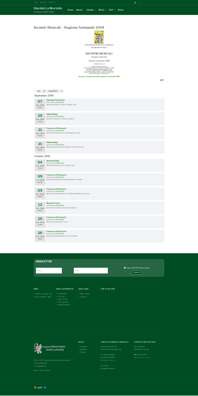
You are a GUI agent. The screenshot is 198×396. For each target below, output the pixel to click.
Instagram (83, 349)
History (38, 293)
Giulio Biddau (52, 114)
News (121, 10)
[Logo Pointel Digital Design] (44, 387)
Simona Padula (52, 161)
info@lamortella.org (108, 360)
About (79, 10)
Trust (50, 294)
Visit (111, 10)
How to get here (63, 302)
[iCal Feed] (163, 80)
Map (36, 2)
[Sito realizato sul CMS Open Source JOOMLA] (35, 387)
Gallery (43, 2)
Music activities (41, 297)
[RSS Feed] (161, 80)
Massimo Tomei (53, 203)
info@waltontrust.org (143, 357)
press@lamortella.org (108, 368)
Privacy (41, 370)
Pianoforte (60, 102)
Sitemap (47, 370)
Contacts (51, 2)
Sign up (137, 272)
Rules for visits (63, 299)
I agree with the (138, 268)
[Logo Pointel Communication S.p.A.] (40, 387)
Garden (90, 10)
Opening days (62, 293)
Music (101, 10)
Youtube (83, 352)
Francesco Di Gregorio (56, 128)
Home (70, 10)
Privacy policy (144, 268)
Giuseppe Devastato (55, 100)
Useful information (64, 304)
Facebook (83, 347)
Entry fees (61, 296)
